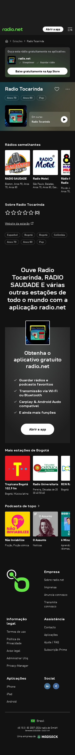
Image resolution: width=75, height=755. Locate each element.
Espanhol (12, 235)
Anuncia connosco (55, 594)
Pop (41, 98)
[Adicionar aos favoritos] (57, 89)
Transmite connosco (50, 604)
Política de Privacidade (14, 641)
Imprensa (50, 587)
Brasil (40, 721)
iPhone (11, 686)
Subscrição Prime (55, 649)
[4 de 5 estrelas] (25, 213)
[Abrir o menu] (70, 29)
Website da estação (17, 223)
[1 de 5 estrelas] (8, 213)
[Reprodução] (64, 119)
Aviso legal (13, 650)
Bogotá (28, 235)
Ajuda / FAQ (51, 642)
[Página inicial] (6, 41)
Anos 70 (11, 98)
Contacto (50, 627)
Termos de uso (16, 631)
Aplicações (51, 634)
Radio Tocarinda (41, 122)
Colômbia (59, 235)
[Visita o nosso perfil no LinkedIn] (47, 686)
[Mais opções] (67, 89)
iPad (9, 694)
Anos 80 (27, 98)
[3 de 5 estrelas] (19, 213)
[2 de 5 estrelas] (13, 213)
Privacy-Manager (17, 665)
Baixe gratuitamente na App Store (37, 71)
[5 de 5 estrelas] (31, 213)
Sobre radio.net (54, 580)
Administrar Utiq (17, 658)
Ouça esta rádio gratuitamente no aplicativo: (37, 51)
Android (12, 701)
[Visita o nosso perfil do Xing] (56, 686)
